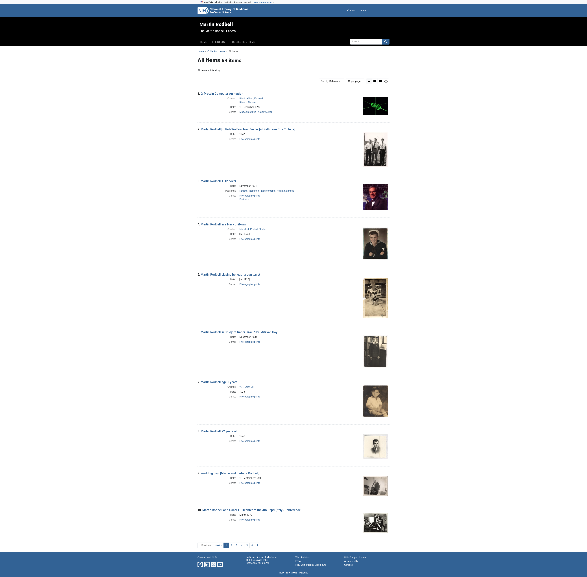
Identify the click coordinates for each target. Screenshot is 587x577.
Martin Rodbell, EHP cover (218, 181)
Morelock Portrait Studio (252, 229)
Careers (348, 564)
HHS (294, 572)
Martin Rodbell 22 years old (219, 431)
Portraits (244, 199)
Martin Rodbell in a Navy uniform (223, 224)
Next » (218, 545)
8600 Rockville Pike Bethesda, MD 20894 (257, 561)
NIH (288, 572)
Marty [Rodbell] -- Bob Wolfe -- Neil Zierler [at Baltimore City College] (248, 129)
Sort (330, 81)
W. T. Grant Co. (246, 386)
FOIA (298, 561)
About (363, 10)
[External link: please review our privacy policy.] (200, 564)
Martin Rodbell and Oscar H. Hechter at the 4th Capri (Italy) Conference (251, 510)
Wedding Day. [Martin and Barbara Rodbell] (230, 473)
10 (354, 81)
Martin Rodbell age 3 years (219, 382)
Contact (351, 10)
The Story (218, 42)
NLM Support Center (355, 557)
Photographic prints (249, 139)
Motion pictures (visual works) (255, 112)
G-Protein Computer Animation (222, 94)
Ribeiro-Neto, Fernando (251, 98)
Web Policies (302, 557)
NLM (281, 572)
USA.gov (303, 572)
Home (203, 42)
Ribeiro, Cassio (247, 102)
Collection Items (243, 42)
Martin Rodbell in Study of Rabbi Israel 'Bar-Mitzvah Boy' (239, 332)
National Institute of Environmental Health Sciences (266, 190)
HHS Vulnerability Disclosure (310, 564)
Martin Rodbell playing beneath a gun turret (230, 274)
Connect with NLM (207, 557)
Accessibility (351, 561)
